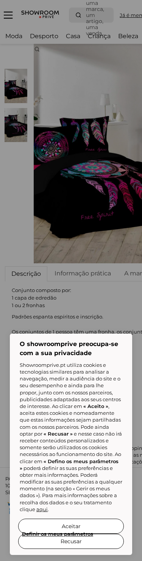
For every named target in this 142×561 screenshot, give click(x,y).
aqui (42, 509)
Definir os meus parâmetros (57, 534)
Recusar (71, 541)
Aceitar (71, 526)
